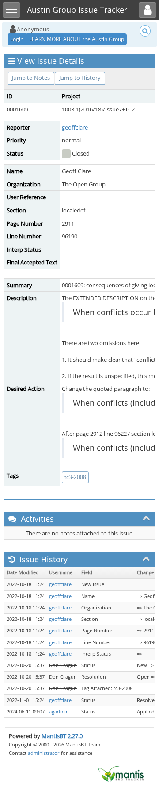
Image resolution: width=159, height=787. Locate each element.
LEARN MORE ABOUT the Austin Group (76, 39)
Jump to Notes (31, 78)
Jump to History (80, 78)
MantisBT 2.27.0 (62, 736)
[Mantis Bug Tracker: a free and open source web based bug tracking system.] (121, 773)
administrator (44, 753)
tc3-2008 (75, 477)
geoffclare (75, 127)
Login (16, 39)
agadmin (59, 712)
